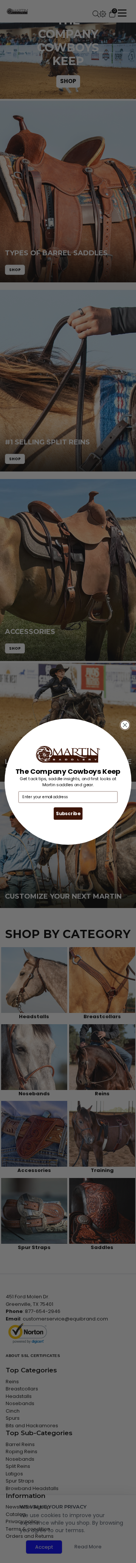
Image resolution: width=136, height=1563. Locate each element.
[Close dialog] (125, 724)
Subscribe (68, 813)
